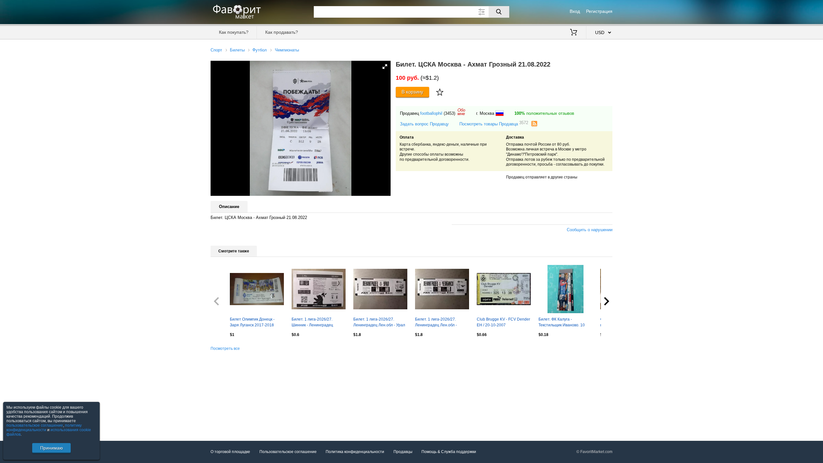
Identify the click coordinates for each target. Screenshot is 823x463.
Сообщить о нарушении (589, 229)
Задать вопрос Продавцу (424, 124)
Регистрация (599, 11)
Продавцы (402, 451)
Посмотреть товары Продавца (493, 123)
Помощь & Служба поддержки (448, 451)
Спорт (216, 50)
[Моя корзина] (573, 33)
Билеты (237, 50)
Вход (575, 11)
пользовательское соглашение (34, 425)
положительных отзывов (544, 113)
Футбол (259, 50)
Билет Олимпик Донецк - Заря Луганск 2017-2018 (252, 322)
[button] (385, 66)
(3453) (449, 113)
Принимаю (51, 447)
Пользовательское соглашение (288, 451)
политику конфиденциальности (44, 427)
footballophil (431, 113)
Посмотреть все (225, 348)
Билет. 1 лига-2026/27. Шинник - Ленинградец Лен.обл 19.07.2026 (312, 323)
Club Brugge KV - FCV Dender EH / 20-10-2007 (503, 322)
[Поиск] (499, 12)
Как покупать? (234, 32)
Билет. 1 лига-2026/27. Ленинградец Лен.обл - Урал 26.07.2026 (379, 323)
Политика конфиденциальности (355, 451)
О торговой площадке (230, 451)
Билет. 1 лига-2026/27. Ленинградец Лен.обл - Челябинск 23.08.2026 (436, 323)
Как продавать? (281, 32)
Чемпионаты (287, 50)
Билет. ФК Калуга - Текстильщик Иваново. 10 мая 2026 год (561, 323)
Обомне (461, 111)
